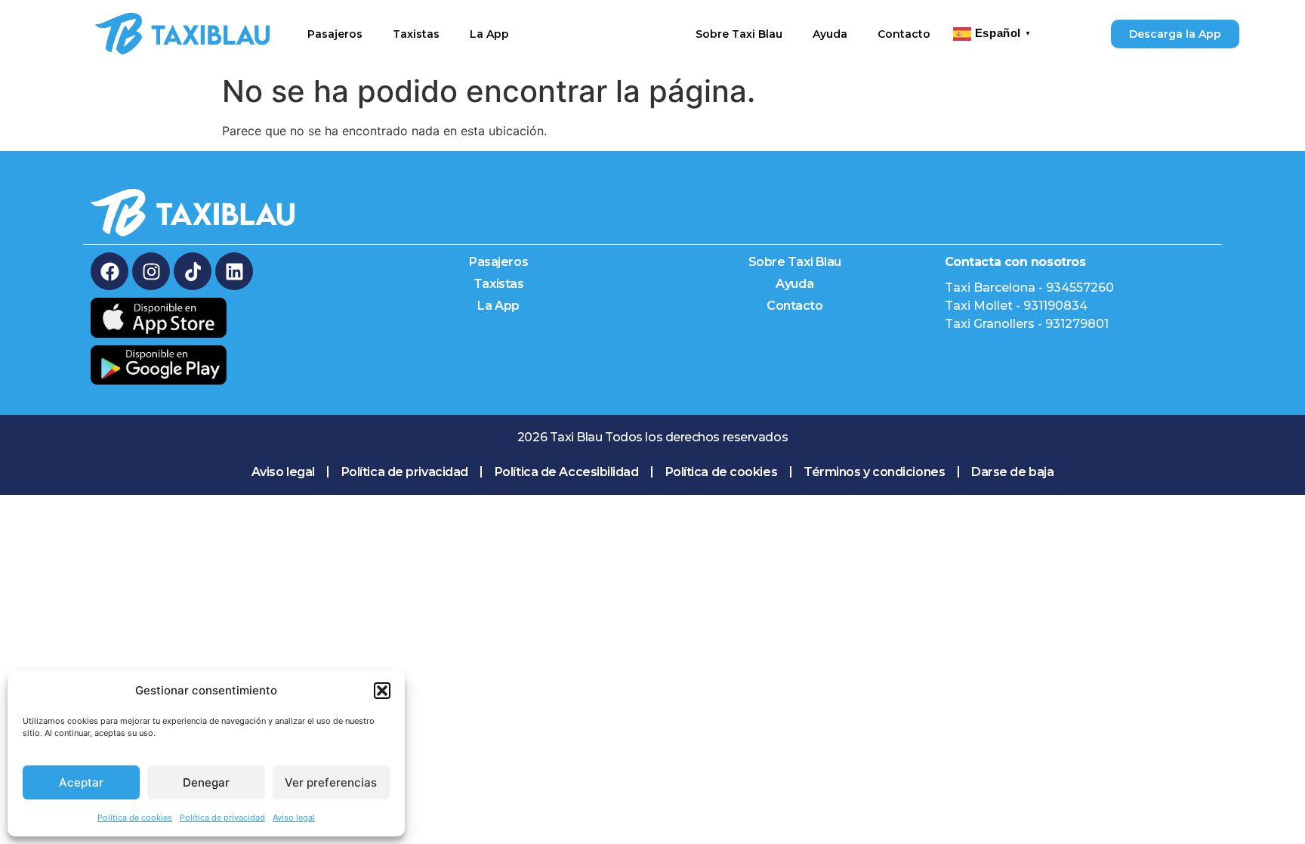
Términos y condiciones (874, 472)
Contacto (904, 34)
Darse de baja (1012, 472)
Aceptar (81, 782)
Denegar (206, 782)
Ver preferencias (331, 782)
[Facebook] (109, 271)
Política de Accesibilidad (567, 472)
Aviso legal (294, 817)
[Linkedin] (234, 271)
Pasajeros (334, 34)
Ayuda (830, 34)
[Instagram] (151, 271)
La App (489, 34)
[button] (382, 690)
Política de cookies (134, 817)
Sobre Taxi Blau (739, 34)
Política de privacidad (222, 817)
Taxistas (416, 34)
